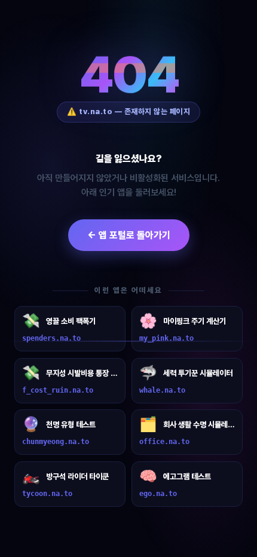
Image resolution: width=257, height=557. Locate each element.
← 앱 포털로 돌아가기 (128, 235)
